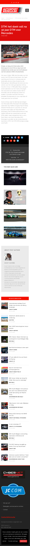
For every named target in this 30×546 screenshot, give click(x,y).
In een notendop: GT (15, 424)
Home (2, 18)
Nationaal (16, 417)
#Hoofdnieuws (9, 18)
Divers (15, 309)
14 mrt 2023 (12, 384)
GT (14, 361)
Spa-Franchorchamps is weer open (18, 347)
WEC (14, 448)
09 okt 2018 (4, 35)
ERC (19, 407)
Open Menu (27, 10)
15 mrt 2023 (12, 321)
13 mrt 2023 (12, 450)
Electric (11, 320)
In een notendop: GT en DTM (10, 206)
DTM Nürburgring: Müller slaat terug (12, 223)
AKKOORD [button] (23, 541)
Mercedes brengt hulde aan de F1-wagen (13, 186)
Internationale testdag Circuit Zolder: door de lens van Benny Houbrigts (17, 305)
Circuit (11, 309)
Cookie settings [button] (13, 541)
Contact (5, 509)
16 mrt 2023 (12, 311)
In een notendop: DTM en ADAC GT (12, 240)
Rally (12, 341)
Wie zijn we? (6, 503)
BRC (10, 341)
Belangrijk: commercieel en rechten (13, 506)
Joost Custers (9, 263)
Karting (15, 330)
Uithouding (23, 417)
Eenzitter (16, 371)
